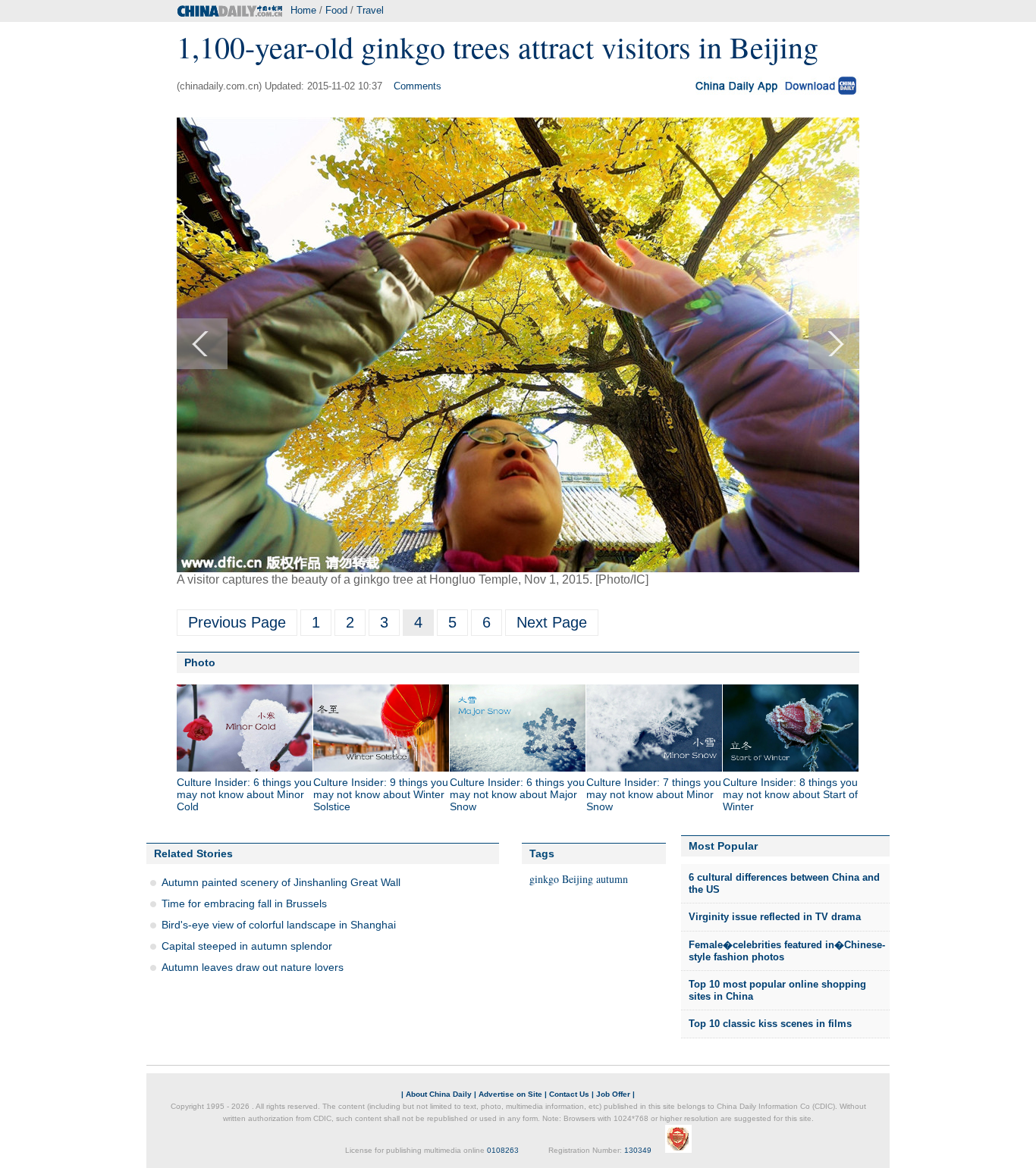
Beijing (577, 879)
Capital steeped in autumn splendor (247, 946)
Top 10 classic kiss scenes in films (770, 1023)
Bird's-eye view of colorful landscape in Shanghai (279, 925)
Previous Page (237, 622)
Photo (199, 662)
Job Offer (613, 1094)
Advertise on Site (510, 1094)
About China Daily (439, 1094)
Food (336, 10)
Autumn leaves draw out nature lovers (253, 967)
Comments (417, 86)
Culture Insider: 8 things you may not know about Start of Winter (790, 794)
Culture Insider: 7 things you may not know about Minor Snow (653, 794)
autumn (612, 879)
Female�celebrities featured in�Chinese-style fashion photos (787, 951)
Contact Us (569, 1094)
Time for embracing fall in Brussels (244, 903)
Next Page (551, 622)
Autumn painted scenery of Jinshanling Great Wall (281, 882)
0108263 (503, 1150)
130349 (637, 1150)
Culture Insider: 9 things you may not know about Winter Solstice (380, 794)
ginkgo (544, 879)
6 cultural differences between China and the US (784, 883)
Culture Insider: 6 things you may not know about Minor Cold (244, 794)
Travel (370, 10)
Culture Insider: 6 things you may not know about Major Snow (517, 794)
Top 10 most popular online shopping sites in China (777, 990)
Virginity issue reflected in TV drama (775, 916)
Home (303, 10)
